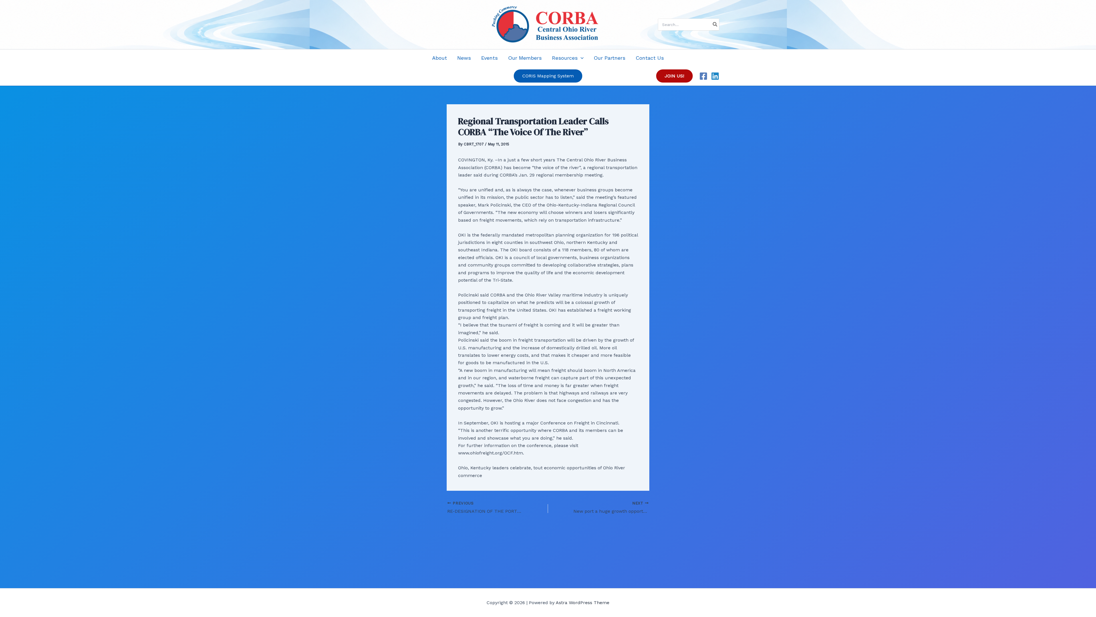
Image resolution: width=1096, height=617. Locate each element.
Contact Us (650, 58)
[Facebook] (703, 76)
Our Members (525, 58)
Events (489, 58)
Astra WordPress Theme (582, 602)
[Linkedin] (715, 76)
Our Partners (609, 58)
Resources (565, 58)
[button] (581, 57)
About (439, 58)
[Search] (715, 24)
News (464, 58)
